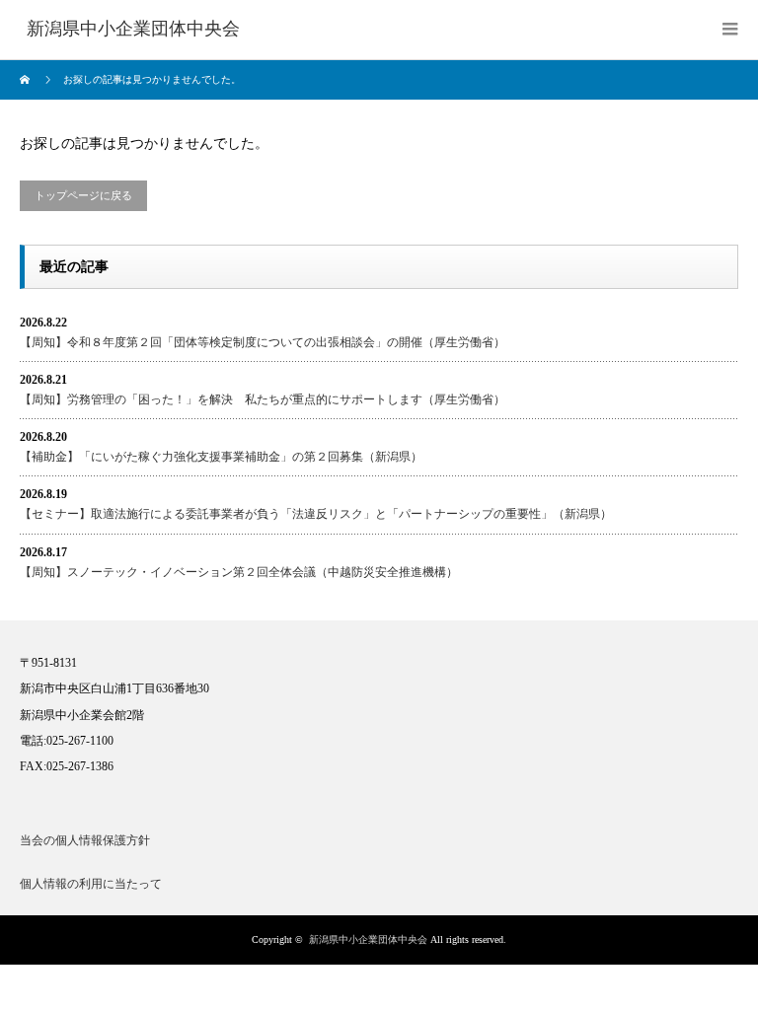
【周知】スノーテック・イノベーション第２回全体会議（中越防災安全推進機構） (239, 572)
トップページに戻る (83, 195)
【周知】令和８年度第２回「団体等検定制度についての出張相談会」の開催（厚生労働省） (262, 342)
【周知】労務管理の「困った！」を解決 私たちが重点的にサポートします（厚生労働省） (262, 399)
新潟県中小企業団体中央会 (368, 939)
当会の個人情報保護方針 (85, 840)
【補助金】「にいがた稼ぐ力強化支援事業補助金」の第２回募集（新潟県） (221, 457)
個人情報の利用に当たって (91, 884)
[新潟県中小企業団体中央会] (133, 29)
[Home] (27, 80)
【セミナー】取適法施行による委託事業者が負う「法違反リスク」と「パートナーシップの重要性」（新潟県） (316, 514)
